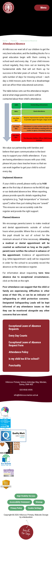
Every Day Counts (18, 335)
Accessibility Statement (20, 502)
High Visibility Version (26, 496)
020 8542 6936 (26, 390)
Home (5, 41)
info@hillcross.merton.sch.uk (26, 395)
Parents (14, 41)
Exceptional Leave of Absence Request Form (25, 344)
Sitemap (39, 502)
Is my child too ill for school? (24, 358)
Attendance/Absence (29, 41)
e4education (27, 517)
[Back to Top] (26, 532)
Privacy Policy (16, 508)
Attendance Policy (18, 352)
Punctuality (15, 365)
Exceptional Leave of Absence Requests (25, 327)
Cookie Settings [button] (34, 508)
